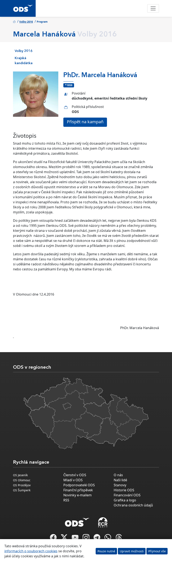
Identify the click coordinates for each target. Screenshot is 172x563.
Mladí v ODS (73, 480)
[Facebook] (53, 538)
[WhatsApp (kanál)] (108, 538)
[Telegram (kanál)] (97, 538)
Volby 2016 (26, 21)
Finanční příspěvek (78, 490)
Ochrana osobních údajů (133, 505)
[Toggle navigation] (153, 8)
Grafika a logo (125, 500)
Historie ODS (124, 490)
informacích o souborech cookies (30, 551)
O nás (118, 475)
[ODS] (77, 521)
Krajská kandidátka (24, 61)
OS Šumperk (21, 490)
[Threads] (118, 538)
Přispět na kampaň (85, 122)
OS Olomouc (21, 480)
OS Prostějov (22, 485)
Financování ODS (127, 495)
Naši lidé (120, 480)
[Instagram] (86, 538)
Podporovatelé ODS (79, 485)
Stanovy (120, 485)
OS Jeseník (20, 475)
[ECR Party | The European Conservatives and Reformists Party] (102, 522)
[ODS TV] (75, 538)
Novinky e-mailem (77, 495)
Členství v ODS (74, 475)
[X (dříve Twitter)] (64, 538)
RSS (66, 500)
